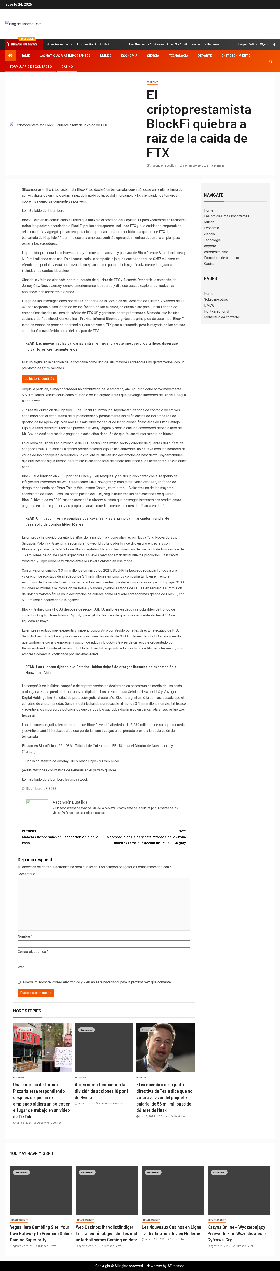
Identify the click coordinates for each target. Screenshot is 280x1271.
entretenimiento (236, 55)
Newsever (154, 1266)
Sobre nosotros (216, 299)
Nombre (25, 936)
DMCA (209, 305)
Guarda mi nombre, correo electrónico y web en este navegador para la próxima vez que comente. (97, 982)
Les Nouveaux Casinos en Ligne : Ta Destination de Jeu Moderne (152, 44)
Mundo (106, 55)
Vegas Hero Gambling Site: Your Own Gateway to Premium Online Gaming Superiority (41, 1233)
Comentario (28, 874)
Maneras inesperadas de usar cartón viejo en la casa (60, 837)
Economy (152, 82)
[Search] (270, 61)
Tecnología (178, 55)
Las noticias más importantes (64, 55)
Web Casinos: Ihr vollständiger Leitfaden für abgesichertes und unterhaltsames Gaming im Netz (106, 1233)
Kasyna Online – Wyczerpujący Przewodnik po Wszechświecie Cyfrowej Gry (237, 1233)
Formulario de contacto (31, 66)
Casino (67, 66)
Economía (129, 55)
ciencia (153, 55)
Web (21, 967)
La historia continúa (39, 379)
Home (25, 55)
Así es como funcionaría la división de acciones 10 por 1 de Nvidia (101, 1091)
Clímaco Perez (47, 1246)
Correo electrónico (33, 952)
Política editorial (216, 311)
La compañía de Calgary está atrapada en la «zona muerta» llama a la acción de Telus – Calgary (145, 837)
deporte (205, 55)
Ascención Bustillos (163, 165)
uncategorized (19, 1220)
